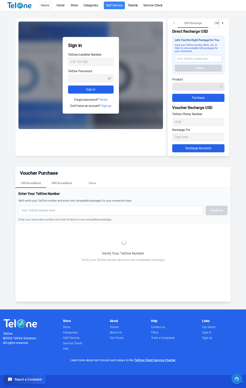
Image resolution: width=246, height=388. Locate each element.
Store (74, 5)
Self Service (114, 5)
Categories (90, 5)
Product (177, 79)
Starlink (133, 5)
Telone (114, 327)
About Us (116, 332)
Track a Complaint (163, 338)
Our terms (208, 327)
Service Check (153, 5)
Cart (65, 348)
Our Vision (117, 338)
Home (61, 5)
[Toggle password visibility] (110, 78)
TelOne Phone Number (187, 114)
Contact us (158, 327)
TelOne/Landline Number (84, 54)
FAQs (154, 332)
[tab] (193, 23)
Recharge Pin (181, 130)
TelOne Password (80, 71)
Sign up (106, 106)
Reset (103, 99)
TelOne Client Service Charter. (155, 360)
